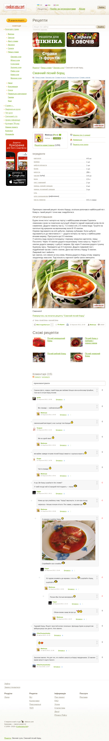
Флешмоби (9, 134)
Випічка (11, 34)
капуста (37, 172)
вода (36, 179)
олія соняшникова (41, 196)
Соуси (10, 90)
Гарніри (11, 97)
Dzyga (39, 458)
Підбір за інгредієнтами (63, 9)
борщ (37, 320)
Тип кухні (9, 113)
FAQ (56, 701)
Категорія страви (12, 29)
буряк (36, 169)
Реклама (83, 697)
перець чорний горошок (43, 186)
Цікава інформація (12, 120)
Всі (30, 697)
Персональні (35, 704)
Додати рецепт (17, 20)
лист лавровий (40, 182)
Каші (10, 101)
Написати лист (60, 135)
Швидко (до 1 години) (81, 135)
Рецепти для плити (80, 144)
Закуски (11, 38)
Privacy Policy (60, 715)
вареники (44, 29)
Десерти (11, 45)
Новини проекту (11, 127)
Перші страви (13, 52)
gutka (39, 397)
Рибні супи (15, 71)
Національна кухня (12, 109)
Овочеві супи (16, 57)
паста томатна (39, 200)
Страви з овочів (84, 77)
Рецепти (42, 9)
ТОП (31, 708)
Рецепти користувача (44, 145)
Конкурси (9, 131)
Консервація (13, 87)
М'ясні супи (15, 60)
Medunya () (52, 135)
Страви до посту (60, 77)
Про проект (59, 697)
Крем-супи (15, 75)
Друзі (56, 711)
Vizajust (39, 428)
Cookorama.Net (22, 726)
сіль (35, 193)
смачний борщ (53, 320)
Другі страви (13, 41)
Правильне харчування (17, 94)
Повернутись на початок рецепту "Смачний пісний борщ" (59, 315)
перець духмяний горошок (44, 189)
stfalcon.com (29, 722)
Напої (10, 83)
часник (36, 176)
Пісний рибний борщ (56, 353)
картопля (37, 158)
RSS (33, 377)
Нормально (77, 140)
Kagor (39, 491)
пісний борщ (43, 320)
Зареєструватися (12, 687)
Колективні (34, 701)
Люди (82, 9)
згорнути (38, 377)
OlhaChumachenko (43, 633)
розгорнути (46, 377)
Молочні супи (16, 78)
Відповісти (59, 399)
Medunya (93, 324)
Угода (57, 704)
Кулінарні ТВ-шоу (12, 124)
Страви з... (9, 106)
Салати (11, 48)
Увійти (101, 7)
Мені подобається (43, 324)
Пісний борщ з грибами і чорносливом (91, 340)
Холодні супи (16, 67)
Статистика (59, 708)
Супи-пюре (15, 64)
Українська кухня (73, 77)
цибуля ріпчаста (40, 165)
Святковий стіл (11, 116)
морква (36, 162)
